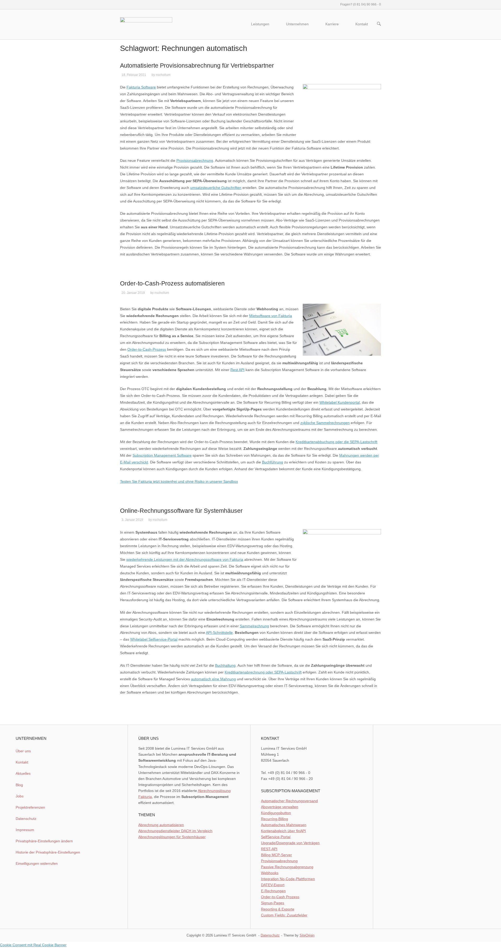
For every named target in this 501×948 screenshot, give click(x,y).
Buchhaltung (225, 665)
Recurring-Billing (274, 819)
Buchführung (272, 462)
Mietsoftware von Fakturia (270, 316)
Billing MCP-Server (276, 855)
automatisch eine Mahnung (213, 679)
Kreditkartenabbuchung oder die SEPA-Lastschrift (336, 442)
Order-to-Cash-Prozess (146, 349)
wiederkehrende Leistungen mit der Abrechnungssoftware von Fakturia (184, 559)
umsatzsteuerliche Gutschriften (215, 188)
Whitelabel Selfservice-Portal (153, 639)
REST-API (269, 849)
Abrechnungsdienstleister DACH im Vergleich (175, 831)
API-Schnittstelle (219, 632)
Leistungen (260, 24)
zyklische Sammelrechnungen (325, 423)
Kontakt (361, 24)
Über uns (23, 751)
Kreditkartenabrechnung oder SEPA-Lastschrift (263, 672)
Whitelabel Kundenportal (339, 402)
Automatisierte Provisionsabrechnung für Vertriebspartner (197, 65)
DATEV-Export (272, 885)
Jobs (19, 796)
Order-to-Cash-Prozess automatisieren (172, 283)
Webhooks (269, 873)
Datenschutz (26, 818)
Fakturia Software (141, 87)
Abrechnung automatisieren (161, 825)
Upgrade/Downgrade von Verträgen (290, 843)
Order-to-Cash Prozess (280, 897)
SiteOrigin (307, 935)
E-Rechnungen (273, 891)
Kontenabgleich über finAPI (283, 831)
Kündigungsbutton (276, 813)
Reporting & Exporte (277, 909)
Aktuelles (23, 773)
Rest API (237, 370)
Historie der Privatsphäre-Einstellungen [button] (48, 852)
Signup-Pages (272, 903)
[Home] (146, 24)
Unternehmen (297, 24)
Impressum (25, 830)
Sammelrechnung (254, 626)
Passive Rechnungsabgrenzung (287, 867)
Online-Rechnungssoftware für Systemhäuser (181, 510)
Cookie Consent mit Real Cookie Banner (33, 945)
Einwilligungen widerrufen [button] (37, 863)
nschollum (163, 75)
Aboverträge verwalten (279, 807)
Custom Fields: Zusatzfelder (284, 915)
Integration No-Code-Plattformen (288, 879)
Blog (19, 785)
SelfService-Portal (275, 837)
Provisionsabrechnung (194, 160)
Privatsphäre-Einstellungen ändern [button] (44, 841)
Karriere (332, 24)
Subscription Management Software (162, 455)
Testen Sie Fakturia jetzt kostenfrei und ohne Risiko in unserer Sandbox (179, 481)
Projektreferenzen (30, 807)
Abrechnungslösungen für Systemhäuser (172, 837)
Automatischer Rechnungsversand (289, 801)
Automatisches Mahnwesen (283, 825)
